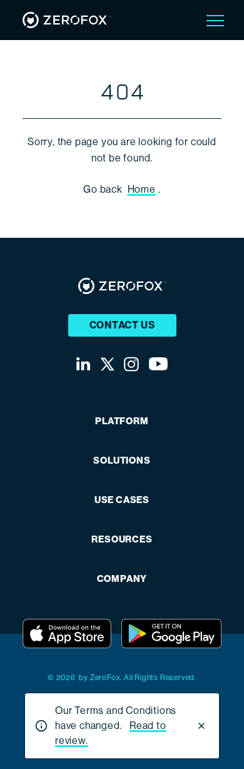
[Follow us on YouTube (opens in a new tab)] (158, 363)
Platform (121, 421)
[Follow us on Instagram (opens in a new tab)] (131, 364)
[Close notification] (201, 725)
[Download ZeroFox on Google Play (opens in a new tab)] (171, 633)
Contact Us (122, 325)
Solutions (121, 461)
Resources (121, 539)
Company (122, 579)
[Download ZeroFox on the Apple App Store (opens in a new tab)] (67, 633)
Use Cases (122, 500)
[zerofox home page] (67, 20)
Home (142, 189)
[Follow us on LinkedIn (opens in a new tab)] (83, 363)
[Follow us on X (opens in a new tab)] (107, 364)
